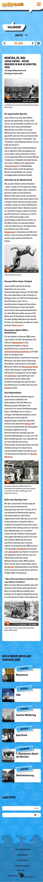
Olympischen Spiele (30, 367)
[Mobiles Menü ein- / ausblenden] (39, 4)
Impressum (22, 855)
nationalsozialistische (13, 352)
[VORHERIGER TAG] (4, 43)
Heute (19, 35)
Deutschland (17, 342)
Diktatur (26, 352)
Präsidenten (22, 549)
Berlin (25, 345)
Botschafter (14, 552)
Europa (7, 388)
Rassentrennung (12, 166)
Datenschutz (22, 860)
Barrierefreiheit (22, 866)
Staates (27, 424)
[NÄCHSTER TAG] (32, 43)
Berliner (11, 567)
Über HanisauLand (22, 849)
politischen (12, 376)
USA (29, 160)
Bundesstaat (9, 232)
